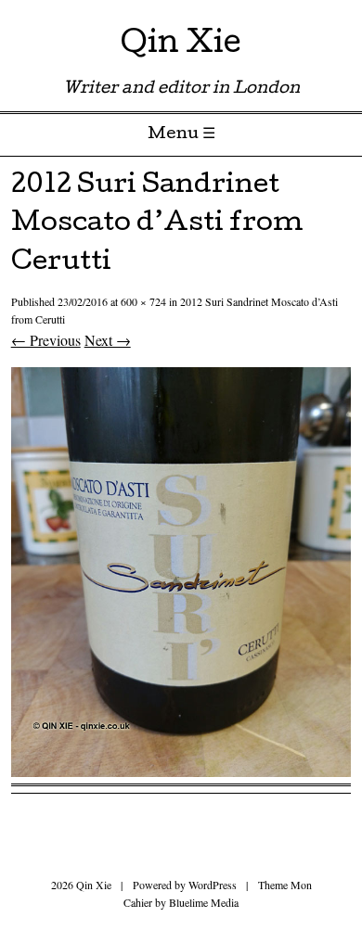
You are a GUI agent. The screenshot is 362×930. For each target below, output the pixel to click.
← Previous (46, 340)
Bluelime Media (204, 902)
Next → (107, 340)
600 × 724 (143, 301)
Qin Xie (181, 46)
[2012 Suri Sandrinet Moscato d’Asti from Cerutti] (181, 771)
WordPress (212, 884)
